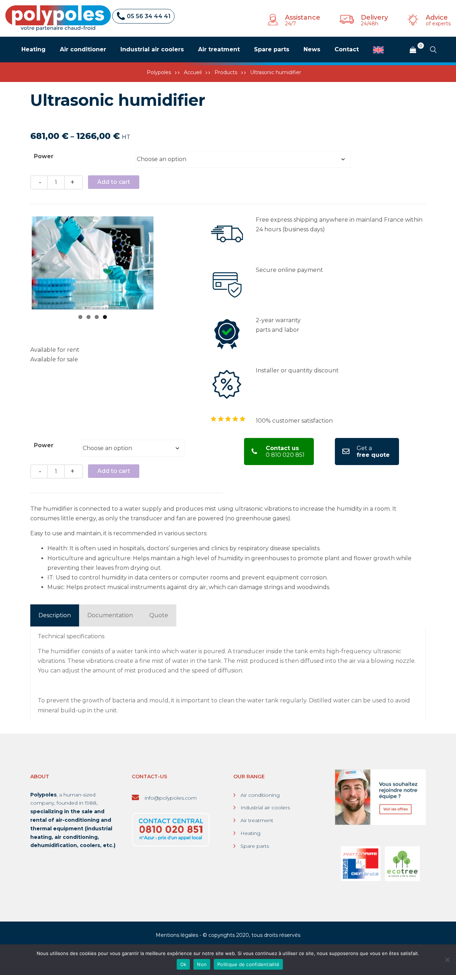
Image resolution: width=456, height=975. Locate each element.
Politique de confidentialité (248, 964)
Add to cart (113, 182)
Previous (21, 263)
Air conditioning (260, 795)
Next (164, 263)
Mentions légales (177, 935)
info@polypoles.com (170, 798)
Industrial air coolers (265, 807)
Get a (373, 451)
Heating (250, 833)
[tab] (54, 615)
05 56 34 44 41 (149, 16)
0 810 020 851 (285, 451)
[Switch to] (378, 49)
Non (202, 964)
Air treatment (256, 820)
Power (43, 156)
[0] (413, 50)
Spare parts (254, 846)
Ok (183, 964)
